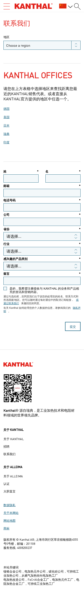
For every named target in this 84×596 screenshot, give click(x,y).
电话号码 (42, 200)
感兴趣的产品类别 (42, 259)
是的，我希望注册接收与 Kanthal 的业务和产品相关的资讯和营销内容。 (44, 290)
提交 (73, 326)
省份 (42, 229)
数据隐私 (9, 505)
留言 (42, 274)
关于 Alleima (13, 476)
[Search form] (77, 6)
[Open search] (6, 6)
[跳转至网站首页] (34, 6)
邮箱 (42, 186)
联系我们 (9, 454)
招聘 (6, 446)
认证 (6, 483)
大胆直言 (9, 491)
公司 (42, 215)
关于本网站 (11, 513)
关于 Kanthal (13, 439)
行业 (42, 244)
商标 (6, 528)
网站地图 (9, 520)
